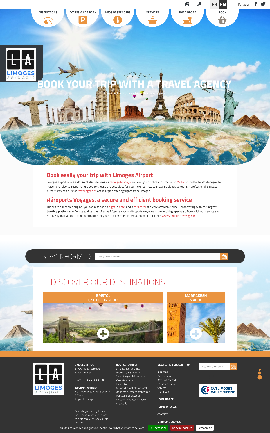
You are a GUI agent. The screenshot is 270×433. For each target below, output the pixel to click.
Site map (162, 372)
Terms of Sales (167, 407)
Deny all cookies (182, 428)
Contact (162, 414)
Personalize (205, 428)
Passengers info (166, 384)
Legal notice (165, 399)
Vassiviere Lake (124, 380)
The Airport (163, 391)
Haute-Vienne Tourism (128, 372)
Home (106, 93)
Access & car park (167, 380)
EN (223, 4)
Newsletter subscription (174, 365)
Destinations (164, 376)
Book (115, 93)
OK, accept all (158, 428)
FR (214, 4)
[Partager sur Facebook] (254, 4)
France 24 (121, 384)
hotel (122, 207)
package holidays (120, 182)
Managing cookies (169, 422)
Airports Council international (131, 388)
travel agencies (87, 191)
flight (112, 207)
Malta (180, 182)
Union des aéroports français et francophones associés (133, 394)
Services (162, 388)
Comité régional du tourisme (131, 376)
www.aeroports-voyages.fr (178, 215)
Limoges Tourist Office (128, 368)
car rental (140, 207)
